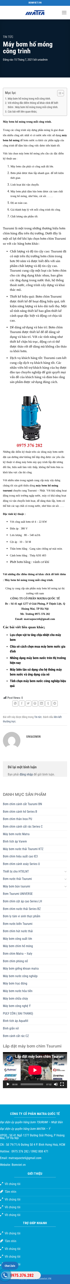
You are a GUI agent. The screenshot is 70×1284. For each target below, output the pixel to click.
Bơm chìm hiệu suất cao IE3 (20, 856)
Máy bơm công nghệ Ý (17, 1006)
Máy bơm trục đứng (15, 983)
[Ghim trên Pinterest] (35, 704)
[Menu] (64, 12)
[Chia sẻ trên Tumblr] (48, 704)
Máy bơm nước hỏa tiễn (17, 991)
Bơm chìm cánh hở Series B (20, 811)
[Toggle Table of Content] (58, 93)
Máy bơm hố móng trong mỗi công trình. (29, 98)
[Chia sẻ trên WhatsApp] (15, 704)
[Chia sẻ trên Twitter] (28, 704)
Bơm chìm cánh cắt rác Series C (23, 826)
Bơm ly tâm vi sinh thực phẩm (21, 916)
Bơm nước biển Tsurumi (17, 924)
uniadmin (43, 59)
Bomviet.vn (19, 1165)
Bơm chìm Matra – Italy (17, 953)
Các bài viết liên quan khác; (22, 111)
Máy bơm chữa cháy (15, 998)
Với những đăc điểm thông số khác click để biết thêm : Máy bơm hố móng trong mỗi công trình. (33, 105)
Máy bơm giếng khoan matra (21, 968)
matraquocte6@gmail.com (25, 1158)
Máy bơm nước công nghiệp (20, 976)
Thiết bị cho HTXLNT (16, 871)
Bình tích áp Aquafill (15, 1021)
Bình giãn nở (11, 1028)
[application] (35, 1070)
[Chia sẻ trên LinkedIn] (41, 704)
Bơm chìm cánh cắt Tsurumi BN (22, 804)
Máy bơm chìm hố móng (18, 946)
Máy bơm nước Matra (16, 834)
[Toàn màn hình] (62, 1084)
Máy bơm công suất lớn (17, 939)
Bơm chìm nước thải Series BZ (22, 909)
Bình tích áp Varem (15, 841)
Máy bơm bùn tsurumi (16, 886)
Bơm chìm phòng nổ (15, 961)
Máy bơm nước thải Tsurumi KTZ (23, 849)
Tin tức (8, 37)
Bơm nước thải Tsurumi (17, 879)
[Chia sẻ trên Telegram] (55, 704)
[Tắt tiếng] (56, 1084)
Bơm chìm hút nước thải (18, 931)
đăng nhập (26, 774)
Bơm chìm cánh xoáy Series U (21, 864)
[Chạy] (8, 1084)
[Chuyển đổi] (65, 871)
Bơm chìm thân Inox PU (17, 819)
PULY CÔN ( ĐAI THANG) (18, 1013)
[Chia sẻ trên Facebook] (22, 704)
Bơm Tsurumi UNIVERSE (18, 894)
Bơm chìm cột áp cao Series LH (22, 901)
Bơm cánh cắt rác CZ (16, 1036)
